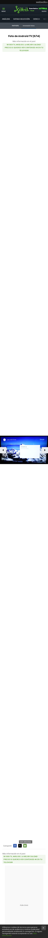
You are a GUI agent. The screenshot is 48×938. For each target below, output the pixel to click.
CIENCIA (36, 19)
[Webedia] (42, 2)
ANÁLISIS (6, 19)
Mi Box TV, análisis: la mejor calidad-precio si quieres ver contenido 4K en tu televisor (24, 47)
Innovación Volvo (29, 26)
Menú (4, 11)
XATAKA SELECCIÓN (21, 19)
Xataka (24, 9)
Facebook (15, 845)
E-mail (25, 845)
